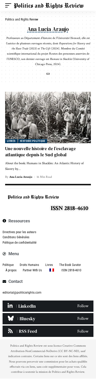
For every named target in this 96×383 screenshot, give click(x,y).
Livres (11, 141)
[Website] (48, 74)
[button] (9, 5)
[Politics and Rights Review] (48, 5)
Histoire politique (32, 141)
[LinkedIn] (48, 306)
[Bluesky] (48, 318)
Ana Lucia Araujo (20, 177)
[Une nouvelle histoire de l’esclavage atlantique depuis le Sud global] (48, 117)
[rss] (48, 331)
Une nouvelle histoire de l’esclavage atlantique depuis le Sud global (40, 152)
